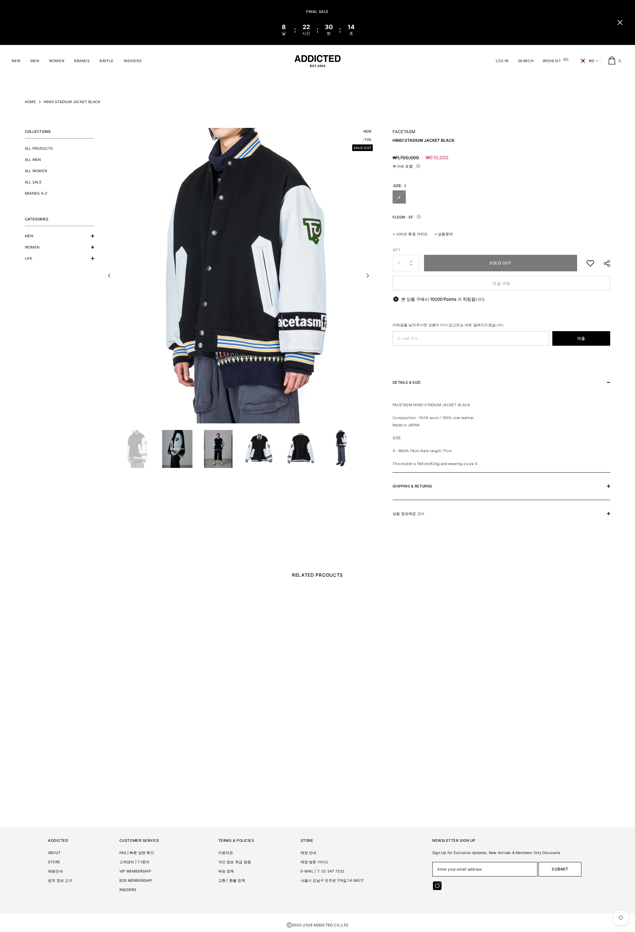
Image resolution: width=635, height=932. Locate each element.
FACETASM (404, 131)
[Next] (368, 276)
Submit (560, 869)
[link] (79, 760)
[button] (59, 236)
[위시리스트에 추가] (590, 263)
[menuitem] (59, 148)
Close (619, 22)
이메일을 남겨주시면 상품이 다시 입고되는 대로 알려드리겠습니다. (448, 325)
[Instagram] (437, 885)
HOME (30, 101)
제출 (581, 338)
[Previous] (109, 276)
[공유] (604, 263)
